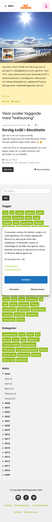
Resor (15, 159)
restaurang (34, 162)
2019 (6, 430)
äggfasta (30, 212)
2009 (6, 474)
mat (15, 162)
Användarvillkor (40, 505)
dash (16, 222)
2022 (6, 416)
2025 (6, 403)
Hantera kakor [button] (37, 289)
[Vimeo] (34, 498)
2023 (6, 412)
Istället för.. (33, 339)
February (9, 393)
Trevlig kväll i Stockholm (23, 129)
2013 (6, 456)
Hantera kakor (31, 512)
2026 (6, 373)
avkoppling (18, 217)
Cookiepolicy (11, 266)
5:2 (11, 212)
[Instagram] (18, 498)
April (7, 383)
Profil (7, 101)
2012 (6, 461)
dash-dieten (26, 222)
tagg (5, 304)
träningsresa (9, 309)
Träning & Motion (11, 344)
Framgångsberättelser (27, 349)
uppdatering (23, 309)
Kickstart (36, 354)
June (7, 378)
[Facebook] (26, 498)
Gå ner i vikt (8, 359)
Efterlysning (23, 354)
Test (23, 339)
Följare (17, 101)
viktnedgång (8, 319)
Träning (34, 304)
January (8, 398)
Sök (6, 198)
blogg (36, 217)
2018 (6, 434)
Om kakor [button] (14, 289)
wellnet (20, 319)
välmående (32, 314)
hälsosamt (23, 162)
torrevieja (23, 304)
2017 (6, 438)
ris (41, 299)
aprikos (6, 217)
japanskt (9, 162)
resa (14, 299)
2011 (6, 465)
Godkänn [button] (26, 280)
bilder (28, 217)
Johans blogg (28, 50)
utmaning (7, 314)
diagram (39, 222)
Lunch (15, 339)
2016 (6, 443)
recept (6, 299)
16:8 (5, 212)
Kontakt (18, 512)
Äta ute (8, 159)
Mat (37, 334)
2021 (6, 421)
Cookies (8, 505)
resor (21, 299)
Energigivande (28, 344)
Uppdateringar (9, 334)
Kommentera (43, 169)
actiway (19, 212)
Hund (21, 334)
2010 (6, 470)
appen (40, 212)
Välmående (8, 349)
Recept (43, 349)
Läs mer (6, 96)
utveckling (19, 314)
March (8, 388)
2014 (6, 452)
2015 (6, 447)
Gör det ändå (9, 354)
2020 (6, 425)
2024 (6, 407)
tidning (13, 304)
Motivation (22, 359)
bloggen (7, 222)
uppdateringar (38, 309)
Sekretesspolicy (22, 505)
